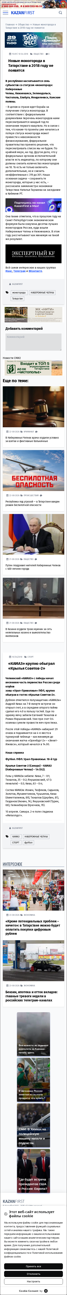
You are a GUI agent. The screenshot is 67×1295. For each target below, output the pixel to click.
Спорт (30, 657)
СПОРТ (15, 842)
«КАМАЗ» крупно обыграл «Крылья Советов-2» (31, 666)
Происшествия (31, 495)
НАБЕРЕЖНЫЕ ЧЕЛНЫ (42, 292)
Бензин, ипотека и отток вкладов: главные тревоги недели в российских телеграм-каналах (31, 996)
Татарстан (17, 298)
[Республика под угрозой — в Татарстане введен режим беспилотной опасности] (33, 470)
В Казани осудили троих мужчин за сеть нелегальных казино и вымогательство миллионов (28, 632)
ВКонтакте (35, 271)
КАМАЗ (15, 836)
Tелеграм (19, 271)
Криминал (29, 431)
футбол (28, 842)
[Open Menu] (5, 12)
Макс (8, 271)
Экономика (29, 915)
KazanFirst (17, 284)
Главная (10, 24)
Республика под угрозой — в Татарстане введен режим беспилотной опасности (32, 503)
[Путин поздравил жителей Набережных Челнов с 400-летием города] (33, 534)
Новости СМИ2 (12, 358)
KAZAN (23, 12)
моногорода (19, 292)
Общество (23, 24)
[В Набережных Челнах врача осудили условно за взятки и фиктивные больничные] (33, 406)
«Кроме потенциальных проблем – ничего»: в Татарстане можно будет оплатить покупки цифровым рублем (32, 927)
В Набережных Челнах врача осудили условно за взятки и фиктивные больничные (32, 439)
